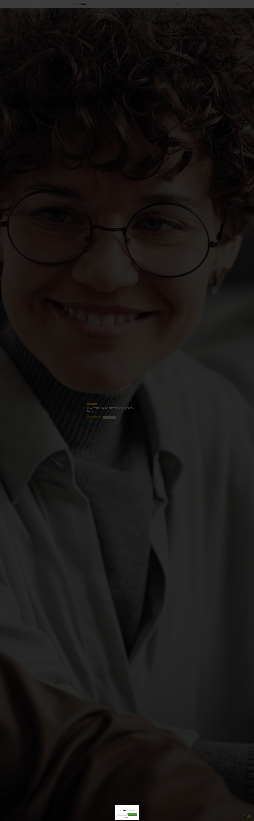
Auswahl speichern (122, 814)
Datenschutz (127, 817)
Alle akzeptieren (132, 814)
